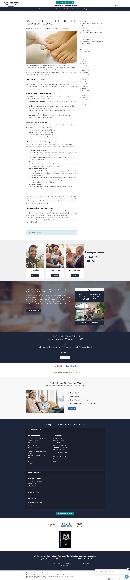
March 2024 (84, 84)
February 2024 (85, 86)
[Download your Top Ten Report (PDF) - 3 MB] (89, 306)
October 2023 (85, 95)
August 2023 (85, 100)
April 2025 (84, 61)
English (112, 578)
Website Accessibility (36, 572)
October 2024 (85, 72)
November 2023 (85, 93)
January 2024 (84, 88)
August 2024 (85, 77)
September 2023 (85, 97)
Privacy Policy (28, 572)
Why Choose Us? (69, 9)
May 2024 (84, 79)
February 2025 (85, 63)
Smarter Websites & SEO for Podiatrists (33, 577)
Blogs (85, 9)
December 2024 (85, 68)
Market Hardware (44, 577)
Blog (43, 572)
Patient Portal (119, 6)
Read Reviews (64, 358)
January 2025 (84, 66)
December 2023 (85, 91)
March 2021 (84, 104)
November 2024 (85, 70)
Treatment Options (55, 9)
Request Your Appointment (65, 3)
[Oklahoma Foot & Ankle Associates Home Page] (23, 4)
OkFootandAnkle (50, 28)
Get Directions (32, 442)
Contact (91, 9)
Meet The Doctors (41, 9)
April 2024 (84, 81)
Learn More (35, 275)
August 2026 (85, 59)
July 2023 (84, 102)
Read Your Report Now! (34, 310)
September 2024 (85, 75)
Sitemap (50, 577)
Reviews (79, 9)
